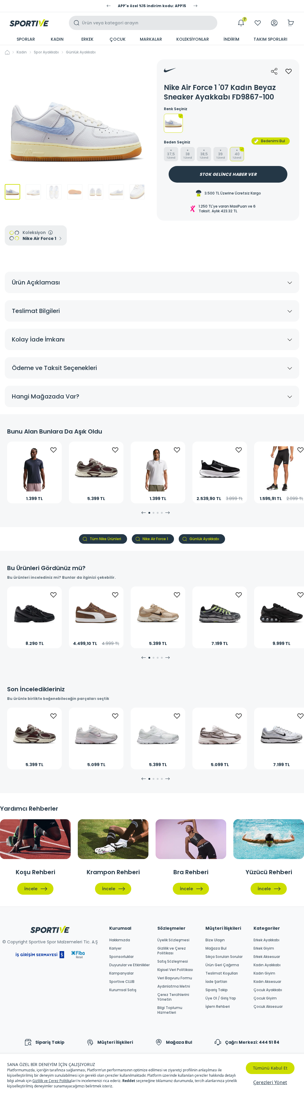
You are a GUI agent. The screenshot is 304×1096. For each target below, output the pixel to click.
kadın (22, 52)
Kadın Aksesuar (267, 981)
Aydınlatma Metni (173, 986)
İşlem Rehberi (217, 1006)
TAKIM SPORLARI (270, 39)
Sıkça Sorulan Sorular (224, 956)
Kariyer (115, 948)
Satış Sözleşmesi (172, 961)
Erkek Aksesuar (267, 956)
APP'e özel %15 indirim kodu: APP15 (152, 6)
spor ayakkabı (46, 52)
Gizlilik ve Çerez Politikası (171, 951)
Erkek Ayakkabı (266, 940)
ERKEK (87, 39)
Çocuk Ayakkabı (268, 990)
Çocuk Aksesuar (268, 1006)
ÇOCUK (118, 39)
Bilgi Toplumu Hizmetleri (169, 1010)
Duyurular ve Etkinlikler (129, 965)
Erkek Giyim (264, 948)
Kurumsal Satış (122, 990)
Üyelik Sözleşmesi (173, 940)
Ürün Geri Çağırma (222, 965)
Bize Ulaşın (215, 940)
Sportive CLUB (121, 981)
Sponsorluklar (121, 956)
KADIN (57, 39)
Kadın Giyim (264, 973)
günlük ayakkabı (81, 52)
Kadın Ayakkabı (267, 965)
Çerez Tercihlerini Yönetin (173, 997)
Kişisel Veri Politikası (175, 969)
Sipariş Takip (216, 990)
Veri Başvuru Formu (174, 978)
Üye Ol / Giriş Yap (220, 998)
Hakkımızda (119, 940)
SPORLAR (26, 39)
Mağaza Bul (216, 948)
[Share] (274, 71)
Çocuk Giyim (265, 998)
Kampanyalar (121, 973)
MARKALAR (151, 39)
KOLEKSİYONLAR (192, 39)
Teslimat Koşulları (221, 973)
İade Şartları (216, 981)
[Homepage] (29, 22)
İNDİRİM (231, 39)
